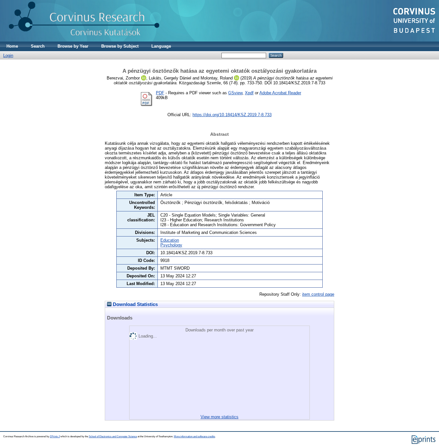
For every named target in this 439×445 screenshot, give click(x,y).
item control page (318, 294)
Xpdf (249, 92)
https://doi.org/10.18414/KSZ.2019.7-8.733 (232, 114)
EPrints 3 (55, 436)
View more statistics (219, 416)
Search (38, 46)
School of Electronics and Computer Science (113, 436)
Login (8, 55)
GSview (235, 92)
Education (169, 240)
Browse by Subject (120, 46)
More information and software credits (194, 436)
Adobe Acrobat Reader (280, 92)
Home (12, 46)
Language (161, 46)
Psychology (171, 245)
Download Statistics (135, 304)
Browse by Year (73, 46)
